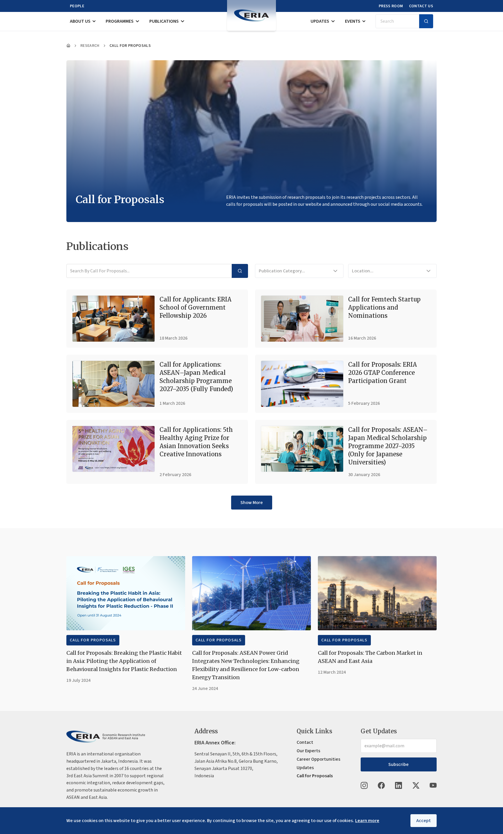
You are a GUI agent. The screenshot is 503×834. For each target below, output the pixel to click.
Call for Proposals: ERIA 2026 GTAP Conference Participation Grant (382, 372)
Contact (305, 742)
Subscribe (398, 764)
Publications (164, 21)
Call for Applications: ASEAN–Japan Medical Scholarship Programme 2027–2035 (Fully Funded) (196, 377)
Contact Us (421, 6)
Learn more (367, 820)
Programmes (120, 21)
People (77, 6)
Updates (320, 21)
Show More (251, 502)
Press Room (391, 6)
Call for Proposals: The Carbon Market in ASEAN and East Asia (370, 657)
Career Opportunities (318, 759)
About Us (80, 21)
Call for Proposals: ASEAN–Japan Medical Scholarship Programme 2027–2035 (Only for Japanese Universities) (388, 446)
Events (352, 21)
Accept (423, 820)
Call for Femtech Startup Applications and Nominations (384, 307)
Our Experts (308, 751)
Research (90, 46)
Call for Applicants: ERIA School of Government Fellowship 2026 (195, 307)
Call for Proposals (93, 640)
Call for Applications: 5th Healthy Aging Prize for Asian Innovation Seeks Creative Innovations (196, 442)
